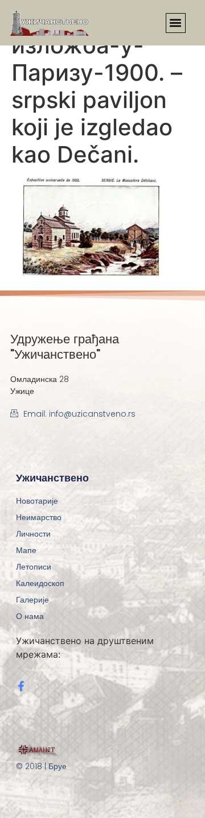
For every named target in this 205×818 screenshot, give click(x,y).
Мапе (26, 550)
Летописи (33, 566)
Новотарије (37, 500)
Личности (33, 533)
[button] (176, 23)
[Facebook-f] (21, 686)
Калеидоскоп (40, 583)
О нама (30, 616)
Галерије (32, 599)
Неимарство (39, 517)
